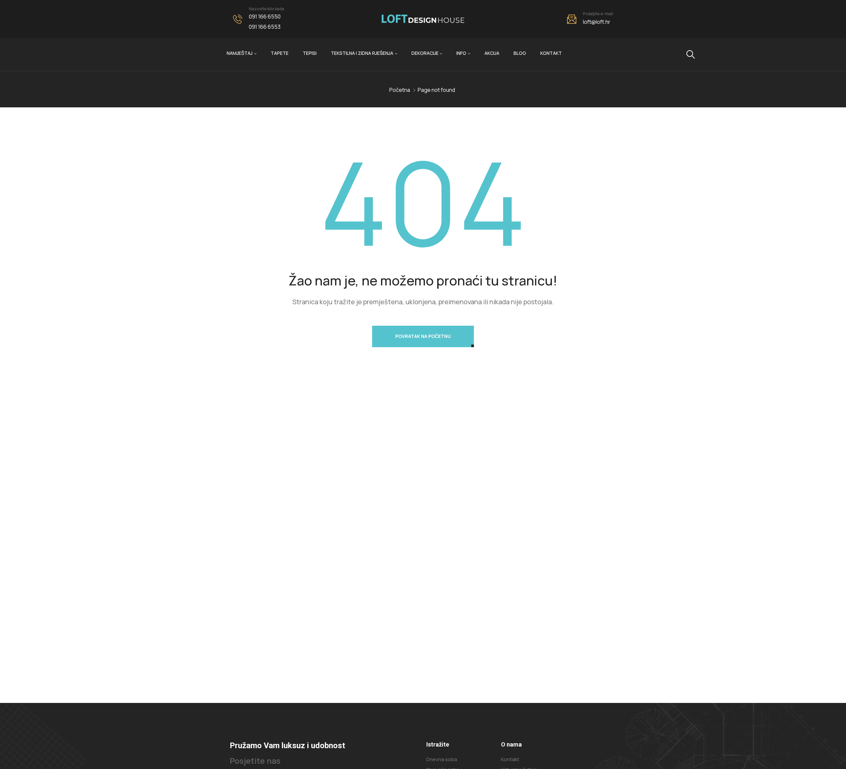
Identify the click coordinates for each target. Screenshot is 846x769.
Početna (399, 89)
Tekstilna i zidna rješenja (362, 53)
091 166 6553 (265, 26)
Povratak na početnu (423, 336)
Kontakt (551, 53)
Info (461, 53)
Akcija (491, 53)
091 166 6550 (265, 16)
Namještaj (239, 53)
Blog (520, 53)
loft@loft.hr (596, 21)
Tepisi (310, 53)
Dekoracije (425, 53)
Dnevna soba (441, 759)
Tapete (279, 53)
